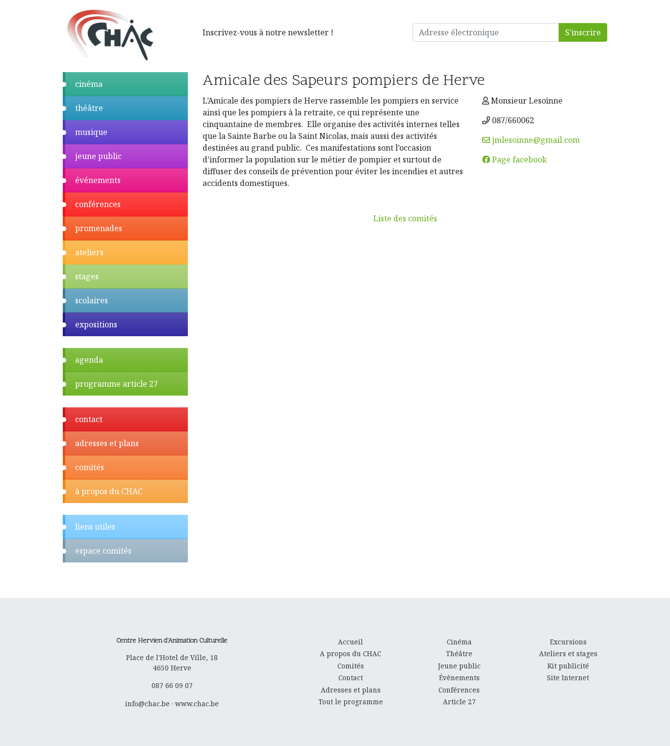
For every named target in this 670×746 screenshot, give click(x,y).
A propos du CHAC (350, 653)
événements (98, 180)
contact (89, 419)
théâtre (89, 108)
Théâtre (459, 653)
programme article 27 (116, 383)
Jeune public (459, 665)
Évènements (459, 677)
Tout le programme (350, 701)
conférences (98, 204)
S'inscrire (583, 32)
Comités (350, 665)
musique (91, 132)
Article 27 (459, 701)
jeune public (98, 156)
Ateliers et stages (568, 653)
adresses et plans (107, 443)
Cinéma (459, 641)
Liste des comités (405, 218)
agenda (89, 359)
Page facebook (518, 159)
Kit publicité (568, 665)
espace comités (103, 550)
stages (87, 276)
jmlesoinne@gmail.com (535, 139)
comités (89, 467)
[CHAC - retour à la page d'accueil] (109, 34)
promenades (98, 228)
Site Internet (568, 677)
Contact (350, 677)
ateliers (89, 252)
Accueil (350, 641)
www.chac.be (197, 703)
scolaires (91, 300)
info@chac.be (147, 703)
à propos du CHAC (109, 491)
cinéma (89, 84)
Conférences (459, 689)
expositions (96, 324)
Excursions (568, 641)
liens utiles (95, 526)
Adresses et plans (351, 689)
